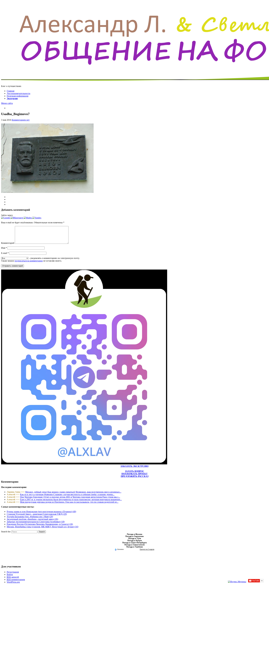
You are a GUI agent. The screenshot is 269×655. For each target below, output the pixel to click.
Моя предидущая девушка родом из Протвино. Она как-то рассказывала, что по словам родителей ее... (69, 502)
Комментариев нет (21, 120)
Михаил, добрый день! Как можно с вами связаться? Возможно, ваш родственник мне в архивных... (73, 492)
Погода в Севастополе (134, 545)
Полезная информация (17, 96)
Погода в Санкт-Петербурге (134, 543)
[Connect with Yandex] (36, 218)
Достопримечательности (18, 93)
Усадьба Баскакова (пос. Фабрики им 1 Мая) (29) (30, 516)
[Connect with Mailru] (28, 218)
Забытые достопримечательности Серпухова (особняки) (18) (36, 521)
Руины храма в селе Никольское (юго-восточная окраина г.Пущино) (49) (41, 511)
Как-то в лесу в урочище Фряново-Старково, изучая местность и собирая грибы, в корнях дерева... (67, 494)
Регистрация (13, 572)
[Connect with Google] (6, 218)
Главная (10, 91)
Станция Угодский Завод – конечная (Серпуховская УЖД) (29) (37, 514)
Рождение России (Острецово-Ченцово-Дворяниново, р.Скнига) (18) (40, 524)
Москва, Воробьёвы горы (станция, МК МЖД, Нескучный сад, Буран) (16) (42, 526)
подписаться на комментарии (29, 261)
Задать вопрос (134, 471)
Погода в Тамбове (134, 547)
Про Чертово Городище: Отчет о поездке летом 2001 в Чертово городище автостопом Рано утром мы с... (70, 497)
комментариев (16, 579)
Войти (10, 574)
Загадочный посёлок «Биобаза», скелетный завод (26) (32, 519)
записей (13, 577)
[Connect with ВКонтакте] (17, 218)
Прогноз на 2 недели (147, 549)
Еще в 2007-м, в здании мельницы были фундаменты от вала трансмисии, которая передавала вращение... (71, 499)
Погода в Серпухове (134, 536)
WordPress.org (13, 582)
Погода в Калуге (134, 541)
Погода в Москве (134, 534)
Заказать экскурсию (134, 466)
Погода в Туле (134, 538)
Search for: (6, 531)
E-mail (5, 253)
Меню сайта (7, 103)
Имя (4, 248)
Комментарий (7, 243)
